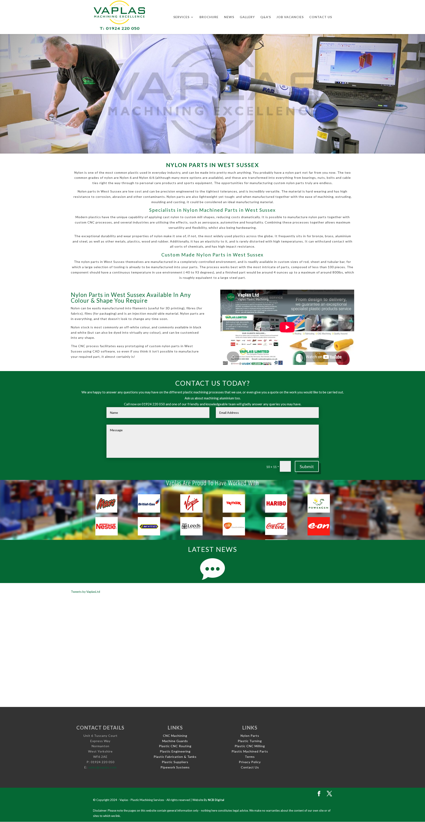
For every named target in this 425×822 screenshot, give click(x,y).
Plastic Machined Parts (250, 751)
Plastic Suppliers (175, 762)
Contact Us (320, 17)
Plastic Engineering (175, 751)
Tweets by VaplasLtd (85, 591)
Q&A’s (265, 17)
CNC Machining (175, 735)
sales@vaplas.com (102, 767)
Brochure (208, 17)
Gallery (247, 17)
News (229, 17)
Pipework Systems (175, 767)
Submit (307, 466)
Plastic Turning (250, 741)
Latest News (212, 549)
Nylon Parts (250, 735)
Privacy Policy (250, 762)
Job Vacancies (290, 17)
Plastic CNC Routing (175, 746)
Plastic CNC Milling (250, 746)
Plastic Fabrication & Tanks (175, 756)
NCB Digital (216, 800)
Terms (250, 756)
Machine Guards (175, 741)
